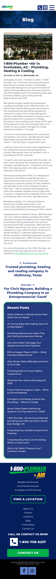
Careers (28, 512)
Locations (28, 516)
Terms (37, 564)
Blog (28, 520)
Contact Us (28, 528)
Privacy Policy (29, 564)
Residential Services (28, 482)
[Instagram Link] (32, 571)
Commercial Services (28, 486)
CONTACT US (28, 553)
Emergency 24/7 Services (28, 490)
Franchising (28, 524)
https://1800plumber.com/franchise (31, 253)
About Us (28, 509)
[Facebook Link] (24, 571)
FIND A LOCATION (28, 499)
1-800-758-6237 (32, 542)
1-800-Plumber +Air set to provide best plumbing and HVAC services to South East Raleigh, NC (27, 421)
